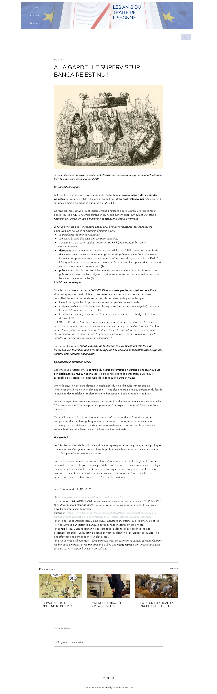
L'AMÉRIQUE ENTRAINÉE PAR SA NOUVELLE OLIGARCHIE (106, 604)
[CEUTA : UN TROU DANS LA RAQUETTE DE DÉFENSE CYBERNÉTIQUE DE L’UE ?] (156, 586)
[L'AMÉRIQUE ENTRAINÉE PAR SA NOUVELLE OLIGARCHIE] (108, 586)
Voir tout (174, 568)
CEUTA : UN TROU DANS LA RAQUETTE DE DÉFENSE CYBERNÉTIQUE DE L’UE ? (156, 604)
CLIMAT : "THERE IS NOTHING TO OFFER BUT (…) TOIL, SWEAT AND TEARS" (60, 604)
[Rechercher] (185, 36)
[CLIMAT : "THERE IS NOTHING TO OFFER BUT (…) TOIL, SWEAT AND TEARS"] (60, 586)
